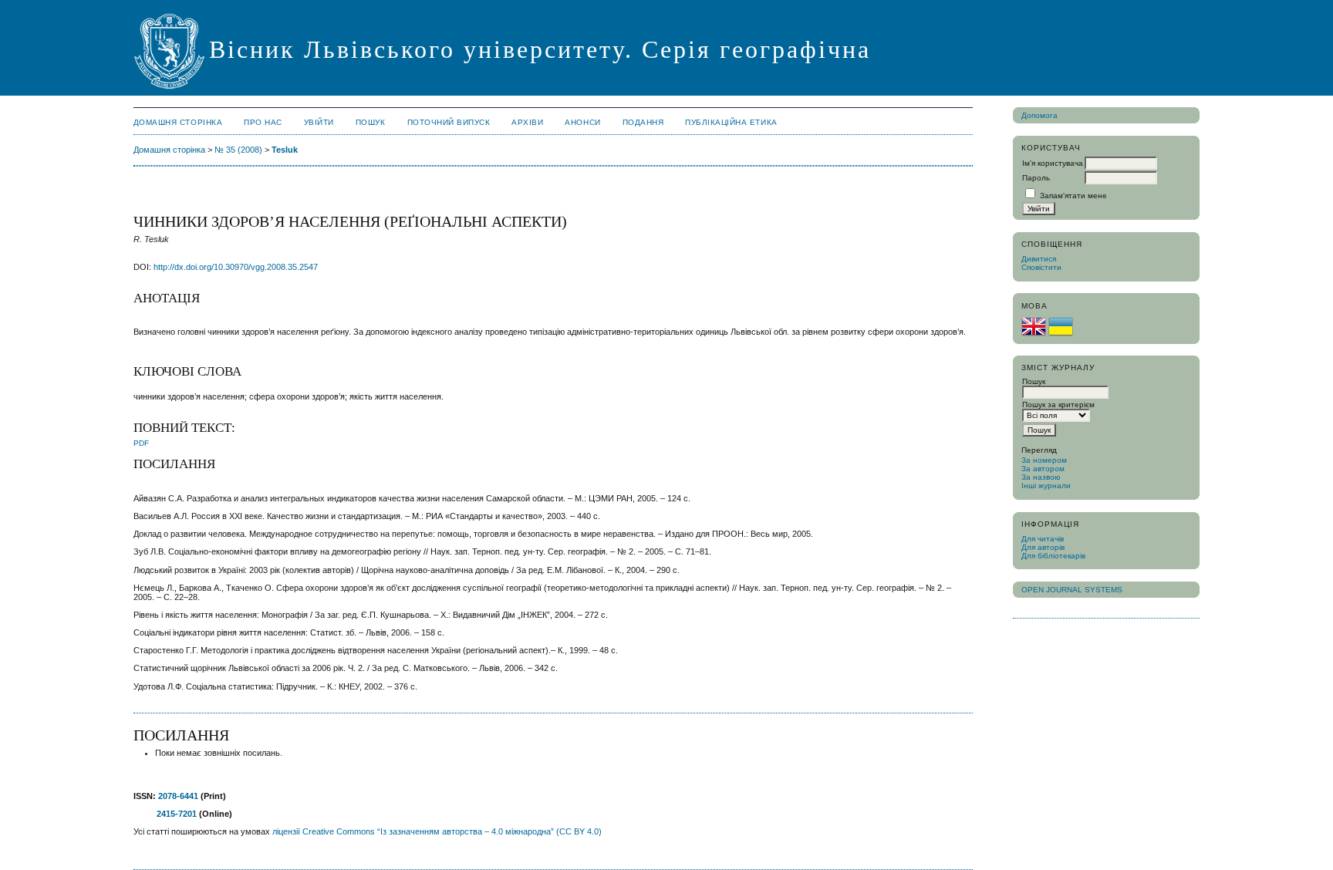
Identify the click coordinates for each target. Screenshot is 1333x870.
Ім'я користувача (1052, 163)
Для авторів (1043, 547)
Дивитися (1038, 259)
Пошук (371, 122)
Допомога (1039, 115)
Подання (643, 122)
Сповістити (1041, 267)
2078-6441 (178, 796)
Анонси (582, 122)
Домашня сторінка (177, 122)
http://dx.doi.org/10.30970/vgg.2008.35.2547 (236, 266)
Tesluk (285, 149)
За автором (1043, 468)
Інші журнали (1046, 485)
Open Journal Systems (1071, 589)
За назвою (1041, 477)
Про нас (263, 122)
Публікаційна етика (731, 122)
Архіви (527, 122)
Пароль (1036, 178)
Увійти (319, 122)
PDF (141, 443)
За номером (1044, 460)
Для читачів (1042, 538)
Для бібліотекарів (1053, 555)
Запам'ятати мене (1073, 195)
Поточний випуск (449, 122)
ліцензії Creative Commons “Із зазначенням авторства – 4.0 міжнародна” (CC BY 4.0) (437, 831)
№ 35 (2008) (238, 149)
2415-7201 (177, 813)
